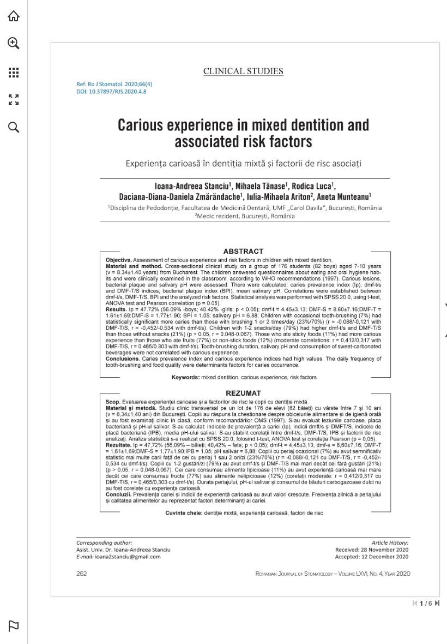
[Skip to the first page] (415, 603)
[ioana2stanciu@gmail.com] (128, 556)
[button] (13, 43)
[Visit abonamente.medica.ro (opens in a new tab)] (13, 15)
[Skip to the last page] (437, 603)
